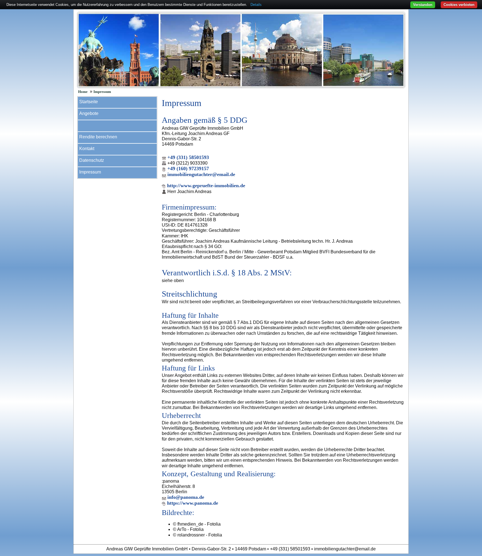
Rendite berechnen (98, 136)
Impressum (102, 92)
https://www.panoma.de (192, 503)
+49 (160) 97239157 (188, 168)
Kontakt (86, 148)
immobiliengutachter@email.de (201, 174)
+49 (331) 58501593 (188, 157)
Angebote (88, 113)
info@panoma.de (185, 497)
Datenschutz (91, 160)
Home (83, 92)
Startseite (88, 101)
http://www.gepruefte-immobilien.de (206, 185)
